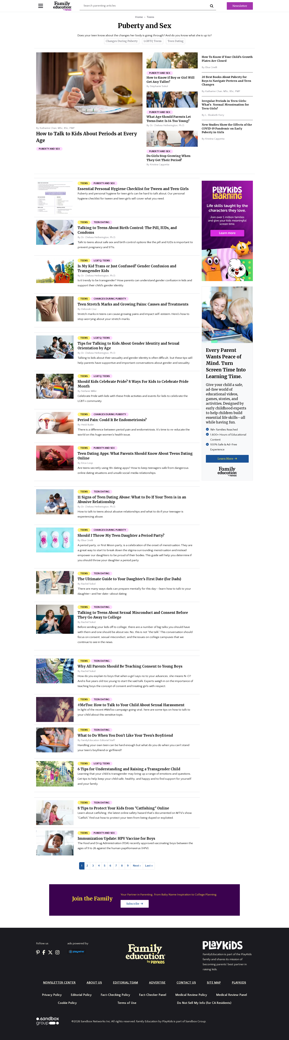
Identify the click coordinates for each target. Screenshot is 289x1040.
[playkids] (227, 230)
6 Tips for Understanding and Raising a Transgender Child (129, 769)
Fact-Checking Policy (115, 995)
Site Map (214, 982)
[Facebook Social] (43, 952)
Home (139, 17)
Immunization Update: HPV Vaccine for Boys (116, 838)
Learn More (226, 458)
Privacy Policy (52, 995)
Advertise (157, 982)
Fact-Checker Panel (152, 995)
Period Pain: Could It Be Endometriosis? (112, 420)
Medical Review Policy (191, 995)
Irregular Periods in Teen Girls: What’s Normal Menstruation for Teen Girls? (225, 104)
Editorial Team (125, 982)
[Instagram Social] (57, 952)
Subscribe (133, 903)
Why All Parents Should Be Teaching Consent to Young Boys (130, 666)
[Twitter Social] (50, 952)
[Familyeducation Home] (145, 953)
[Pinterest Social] (38, 952)
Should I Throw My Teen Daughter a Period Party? (121, 535)
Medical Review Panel (231, 995)
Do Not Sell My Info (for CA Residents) (204, 1003)
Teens (150, 17)
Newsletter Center (59, 982)
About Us (94, 982)
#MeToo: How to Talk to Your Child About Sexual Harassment (131, 705)
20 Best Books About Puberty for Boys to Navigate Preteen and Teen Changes (226, 80)
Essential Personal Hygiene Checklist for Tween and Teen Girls (133, 189)
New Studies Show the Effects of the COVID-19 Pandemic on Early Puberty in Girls (227, 128)
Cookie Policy (67, 1003)
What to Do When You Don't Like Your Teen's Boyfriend (125, 735)
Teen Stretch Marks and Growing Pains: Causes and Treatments (133, 304)
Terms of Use (126, 1003)
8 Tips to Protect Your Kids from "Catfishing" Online (123, 808)
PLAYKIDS (239, 982)
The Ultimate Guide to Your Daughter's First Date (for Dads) (129, 579)
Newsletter (239, 6)
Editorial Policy (81, 995)
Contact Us (186, 982)
